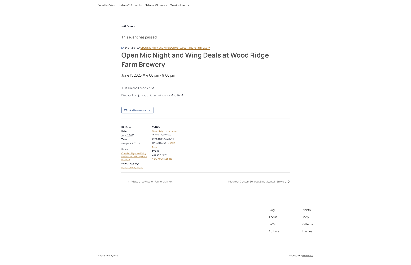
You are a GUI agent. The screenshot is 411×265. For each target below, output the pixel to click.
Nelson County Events (132, 167)
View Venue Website (162, 158)
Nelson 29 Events (156, 5)
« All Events (128, 26)
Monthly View (107, 5)
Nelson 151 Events (130, 5)
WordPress (307, 255)
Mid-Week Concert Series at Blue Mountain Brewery (257, 181)
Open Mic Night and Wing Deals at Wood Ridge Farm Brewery (134, 156)
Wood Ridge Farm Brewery (165, 130)
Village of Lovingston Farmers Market (151, 181)
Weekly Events (179, 5)
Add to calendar (138, 110)
